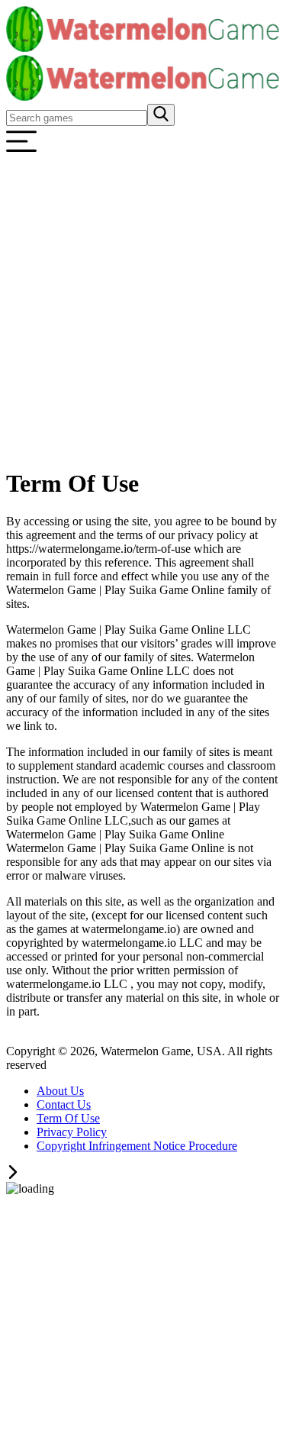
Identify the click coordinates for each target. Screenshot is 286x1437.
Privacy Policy (72, 1131)
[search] (161, 115)
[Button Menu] (21, 152)
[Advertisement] (143, 310)
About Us (60, 1090)
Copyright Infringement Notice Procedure (137, 1145)
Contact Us (64, 1104)
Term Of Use (68, 1118)
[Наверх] (13, 1174)
